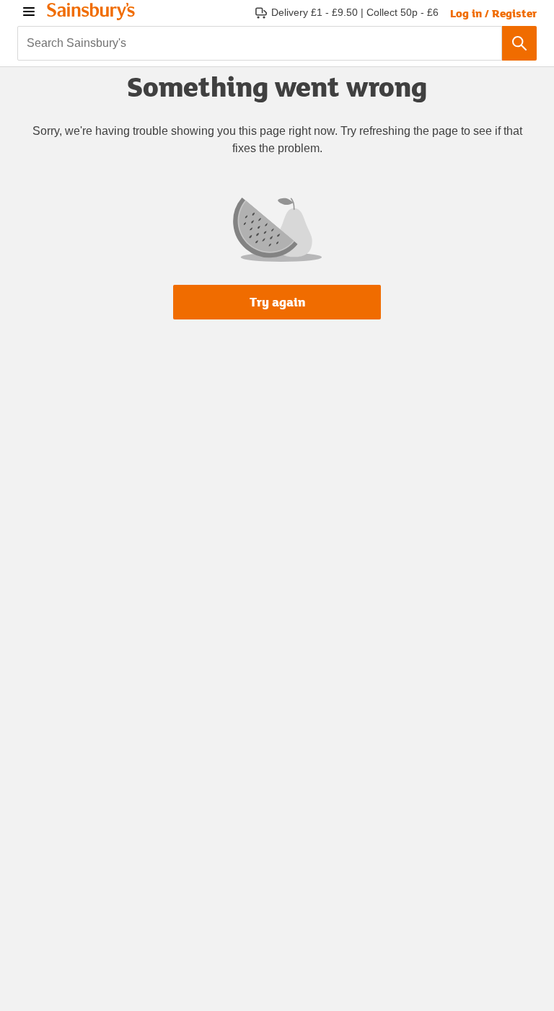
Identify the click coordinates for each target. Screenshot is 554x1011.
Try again (277, 302)
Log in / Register (493, 13)
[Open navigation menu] (28, 11)
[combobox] (259, 43)
